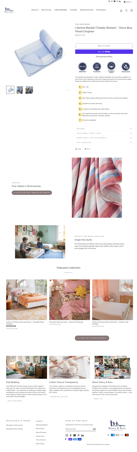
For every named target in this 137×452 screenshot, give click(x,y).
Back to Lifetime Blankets (93, 338)
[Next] (67, 90)
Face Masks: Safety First (89, 133)
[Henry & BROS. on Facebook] (71, 435)
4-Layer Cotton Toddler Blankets (32, 192)
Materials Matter (59, 396)
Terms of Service (41, 440)
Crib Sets (73, 10)
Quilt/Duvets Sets (86, 10)
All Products (101, 10)
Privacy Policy (40, 436)
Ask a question (84, 142)
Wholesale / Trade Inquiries (14, 425)
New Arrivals (46, 10)
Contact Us (39, 421)
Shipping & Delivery (42, 425)
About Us (35, 10)
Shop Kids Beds (15, 401)
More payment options (104, 56)
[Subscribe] (94, 429)
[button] (11, 326)
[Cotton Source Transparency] (69, 367)
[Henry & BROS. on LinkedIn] (82, 435)
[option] (37, 53)
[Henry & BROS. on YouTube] (74, 435)
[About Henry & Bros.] (112, 367)
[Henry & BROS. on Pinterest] (78, 435)
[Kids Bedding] (26, 367)
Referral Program (41, 432)
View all (68, 272)
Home (77, 24)
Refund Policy (40, 428)
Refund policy (40, 443)
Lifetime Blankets (60, 10)
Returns (81, 129)
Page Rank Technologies (103, 444)
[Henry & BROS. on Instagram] (67, 435)
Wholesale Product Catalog (14, 429)
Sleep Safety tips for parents (91, 138)
